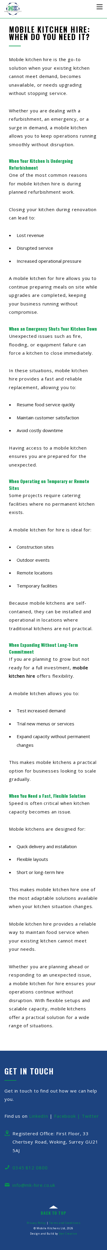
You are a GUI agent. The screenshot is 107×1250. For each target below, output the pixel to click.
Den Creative (68, 1233)
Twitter (90, 1116)
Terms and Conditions (64, 1223)
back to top (53, 1213)
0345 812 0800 (30, 1168)
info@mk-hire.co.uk (33, 1185)
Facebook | (68, 1116)
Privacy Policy (36, 1223)
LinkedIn (38, 1116)
